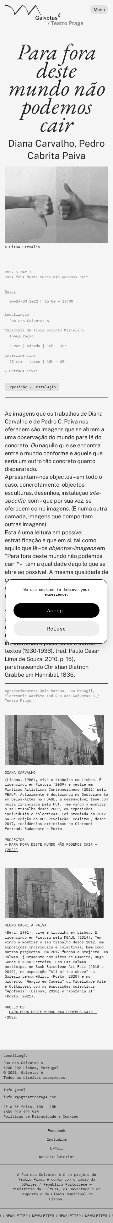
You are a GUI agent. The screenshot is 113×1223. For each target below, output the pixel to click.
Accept (56, 610)
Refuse (56, 628)
